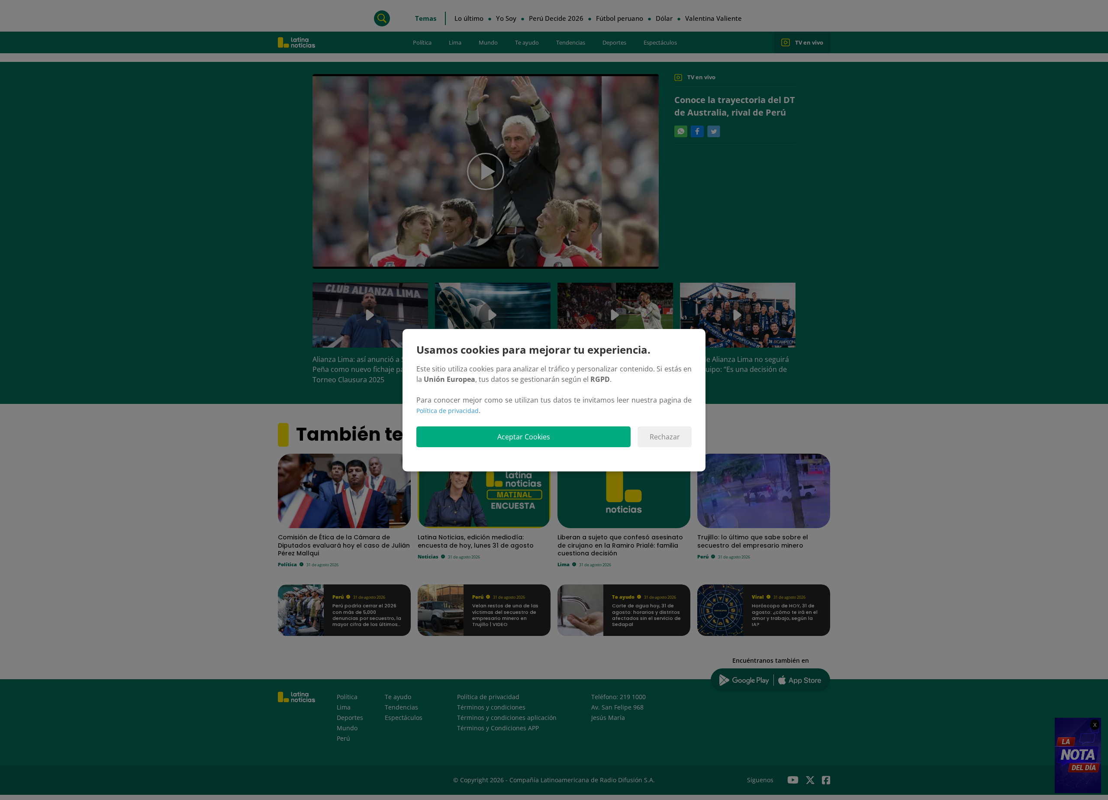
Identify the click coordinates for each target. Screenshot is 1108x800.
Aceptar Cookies (523, 437)
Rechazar (665, 437)
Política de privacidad (447, 410)
